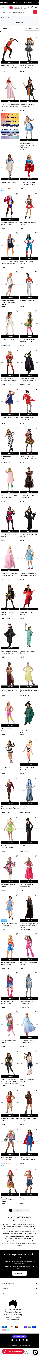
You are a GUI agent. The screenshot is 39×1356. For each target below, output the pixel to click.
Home (4, 17)
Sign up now (18, 1273)
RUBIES (8, 17)
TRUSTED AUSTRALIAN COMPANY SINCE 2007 (17, 2)
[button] (3, 7)
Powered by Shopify (26, 1345)
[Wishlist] (32, 7)
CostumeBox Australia (16, 1345)
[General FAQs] (28, 7)
